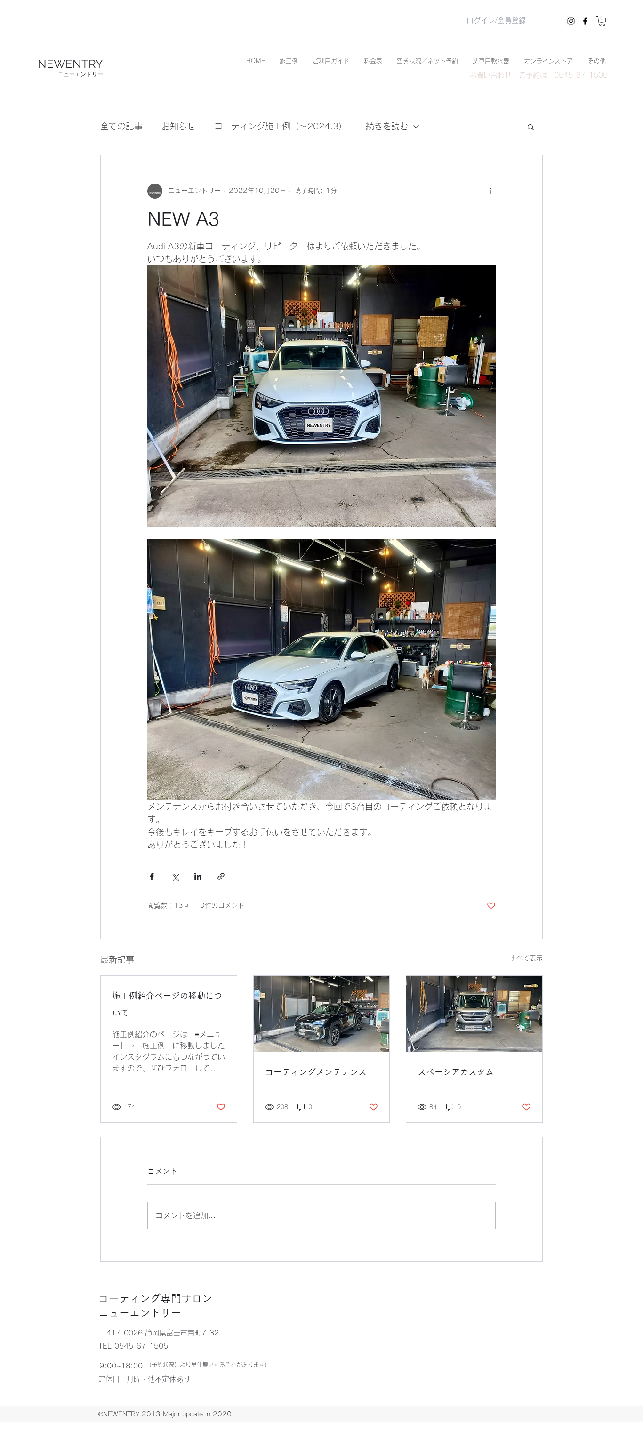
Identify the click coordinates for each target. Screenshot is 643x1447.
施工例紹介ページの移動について (167, 1004)
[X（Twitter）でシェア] (174, 876)
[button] (602, 21)
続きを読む (387, 126)
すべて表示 (526, 958)
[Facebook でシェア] (151, 876)
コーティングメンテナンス (316, 1072)
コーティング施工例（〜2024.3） (280, 126)
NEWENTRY (70, 64)
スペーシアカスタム (456, 1072)
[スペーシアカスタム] (474, 1014)
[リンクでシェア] (221, 876)
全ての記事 (121, 126)
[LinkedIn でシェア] (197, 876)
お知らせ (178, 126)
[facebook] (585, 21)
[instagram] (571, 21)
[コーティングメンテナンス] (322, 1014)
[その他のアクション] (490, 191)
